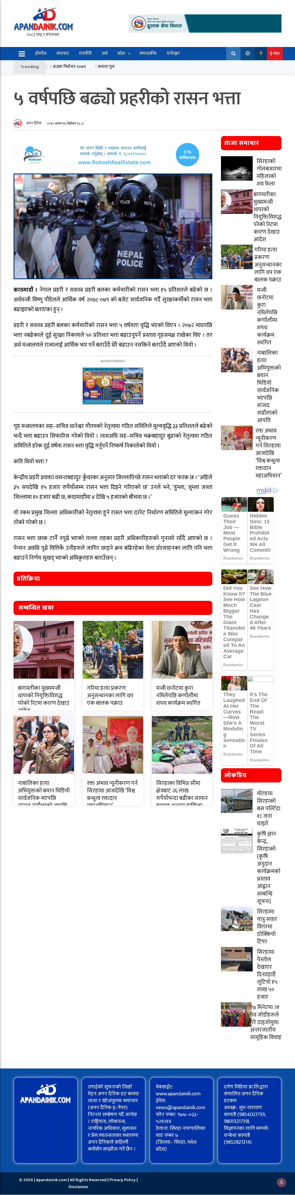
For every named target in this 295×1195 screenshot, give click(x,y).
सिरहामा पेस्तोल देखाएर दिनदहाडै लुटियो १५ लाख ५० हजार (267, 974)
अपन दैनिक (34, 123)
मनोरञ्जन (173, 53)
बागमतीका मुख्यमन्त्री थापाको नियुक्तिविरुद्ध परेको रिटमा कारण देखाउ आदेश (43, 699)
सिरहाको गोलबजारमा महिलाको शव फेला (269, 172)
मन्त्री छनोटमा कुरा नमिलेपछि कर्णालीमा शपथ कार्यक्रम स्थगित (178, 695)
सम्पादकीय (148, 53)
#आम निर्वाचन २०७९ (69, 66)
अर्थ (104, 53)
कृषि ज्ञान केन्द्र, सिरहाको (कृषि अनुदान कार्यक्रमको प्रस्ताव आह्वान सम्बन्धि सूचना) (268, 867)
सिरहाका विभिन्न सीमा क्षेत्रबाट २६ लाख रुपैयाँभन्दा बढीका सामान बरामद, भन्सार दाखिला (182, 794)
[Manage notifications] (281, 1182)
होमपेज (40, 53)
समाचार (62, 53)
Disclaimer (78, 1186)
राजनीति (85, 53)
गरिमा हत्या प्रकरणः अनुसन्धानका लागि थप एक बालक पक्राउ (110, 695)
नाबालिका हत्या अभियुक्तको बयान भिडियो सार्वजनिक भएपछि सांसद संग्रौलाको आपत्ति (44, 794)
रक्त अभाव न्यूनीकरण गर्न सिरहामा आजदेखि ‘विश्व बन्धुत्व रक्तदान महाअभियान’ (112, 794)
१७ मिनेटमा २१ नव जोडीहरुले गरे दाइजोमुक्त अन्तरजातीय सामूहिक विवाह (265, 1022)
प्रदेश (121, 53)
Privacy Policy (123, 1179)
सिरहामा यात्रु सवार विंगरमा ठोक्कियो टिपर (267, 927)
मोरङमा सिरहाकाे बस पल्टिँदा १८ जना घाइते (268, 808)
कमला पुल (106, 66)
